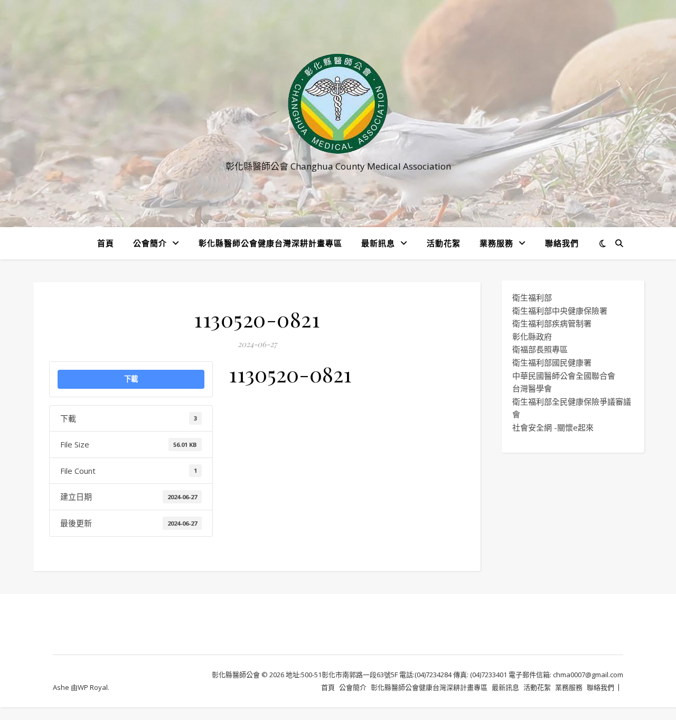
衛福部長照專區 (540, 349)
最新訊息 (378, 243)
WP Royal (93, 687)
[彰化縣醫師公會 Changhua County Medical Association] (338, 104)
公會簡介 (150, 243)
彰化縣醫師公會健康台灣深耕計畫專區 (270, 243)
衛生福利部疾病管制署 (552, 323)
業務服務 (496, 243)
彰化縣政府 (532, 336)
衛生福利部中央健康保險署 (559, 310)
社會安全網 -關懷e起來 (553, 427)
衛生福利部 (532, 297)
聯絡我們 (562, 243)
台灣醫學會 (532, 388)
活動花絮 (444, 243)
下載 (131, 379)
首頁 (105, 243)
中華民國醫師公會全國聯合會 (563, 375)
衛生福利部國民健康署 (552, 362)
